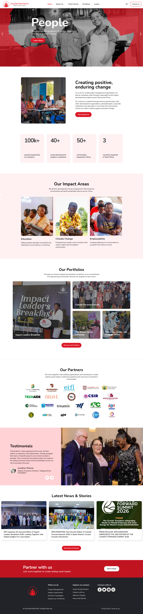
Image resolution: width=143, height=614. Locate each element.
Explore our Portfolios (56, 599)
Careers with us (79, 592)
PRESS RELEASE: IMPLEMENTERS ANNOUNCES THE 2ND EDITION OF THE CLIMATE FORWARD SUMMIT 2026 (116, 534)
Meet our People (79, 595)
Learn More (35, 40)
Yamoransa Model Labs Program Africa (116, 333)
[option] (32, 461)
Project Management (55, 589)
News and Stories (79, 598)
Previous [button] (47, 478)
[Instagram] (113, 590)
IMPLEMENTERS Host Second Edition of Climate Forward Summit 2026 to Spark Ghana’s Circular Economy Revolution (71, 534)
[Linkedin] (109, 590)
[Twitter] (104, 590)
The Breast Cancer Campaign (84, 333)
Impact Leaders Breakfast (28, 335)
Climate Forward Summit (87, 304)
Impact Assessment (55, 592)
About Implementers (81, 589)
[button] (127, 4)
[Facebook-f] (100, 590)
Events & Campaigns (55, 595)
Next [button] (52, 478)
